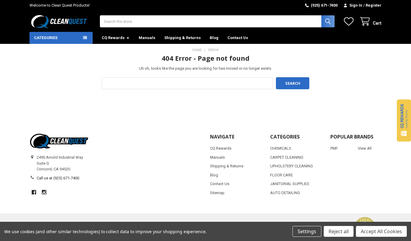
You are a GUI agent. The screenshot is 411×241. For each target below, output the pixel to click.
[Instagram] (44, 192)
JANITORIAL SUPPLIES (289, 184)
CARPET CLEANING (286, 157)
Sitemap (217, 193)
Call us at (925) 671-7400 (58, 178)
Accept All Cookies (381, 231)
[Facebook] (33, 192)
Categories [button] (45, 37)
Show (404, 120)
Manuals (147, 37)
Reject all (339, 231)
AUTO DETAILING (285, 193)
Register (374, 5)
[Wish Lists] (350, 21)
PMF (334, 148)
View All (365, 148)
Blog (214, 37)
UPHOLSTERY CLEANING (291, 166)
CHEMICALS (280, 148)
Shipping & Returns (182, 37)
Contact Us (237, 37)
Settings (307, 231)
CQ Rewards (113, 37)
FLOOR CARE (281, 175)
